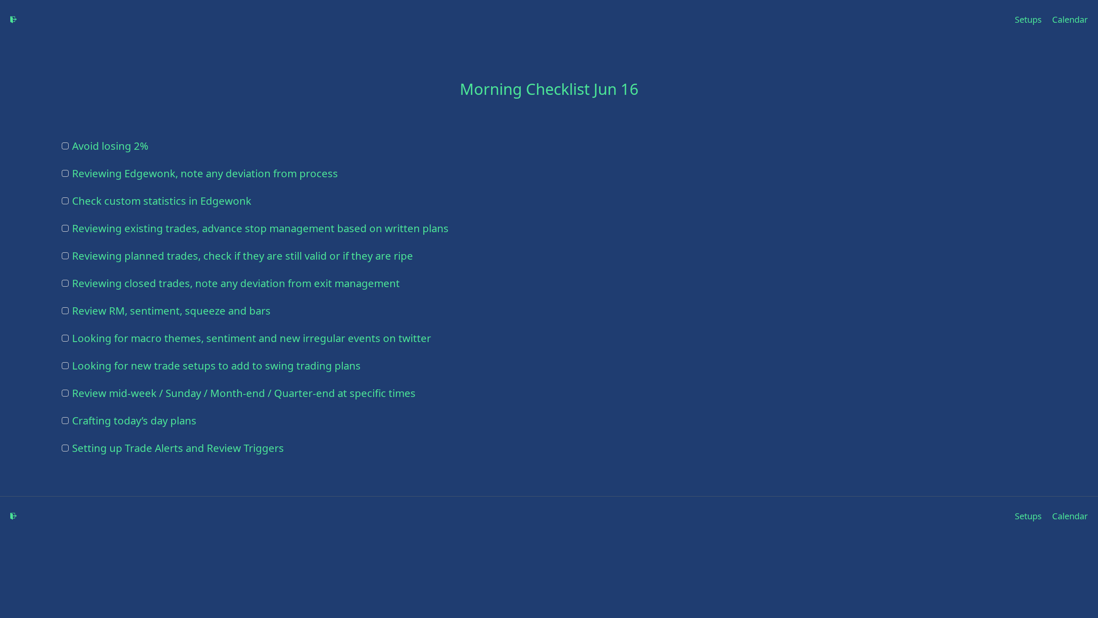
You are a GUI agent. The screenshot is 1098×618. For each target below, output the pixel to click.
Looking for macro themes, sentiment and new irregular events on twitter (251, 338)
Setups (1028, 19)
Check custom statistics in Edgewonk (161, 201)
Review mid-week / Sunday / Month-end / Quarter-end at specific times (244, 393)
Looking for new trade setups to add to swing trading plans (216, 366)
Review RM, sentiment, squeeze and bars (171, 311)
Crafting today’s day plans (134, 420)
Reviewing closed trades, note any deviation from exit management (236, 283)
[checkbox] (65, 145)
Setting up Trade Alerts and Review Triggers (178, 448)
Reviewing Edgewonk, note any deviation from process (205, 173)
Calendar (1070, 19)
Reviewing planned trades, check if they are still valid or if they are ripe (242, 256)
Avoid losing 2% (110, 146)
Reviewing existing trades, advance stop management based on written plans (260, 228)
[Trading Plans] (13, 19)
